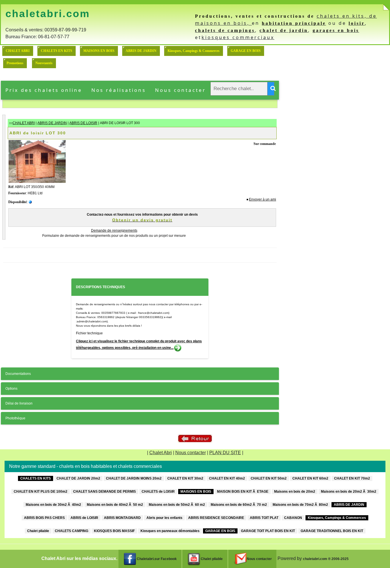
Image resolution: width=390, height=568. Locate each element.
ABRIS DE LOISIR (83, 123)
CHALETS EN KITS (56, 51)
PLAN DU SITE (225, 452)
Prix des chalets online (43, 90)
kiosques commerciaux (238, 37)
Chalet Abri (160, 452)
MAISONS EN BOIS (98, 51)
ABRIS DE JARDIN (141, 51)
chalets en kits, (343, 16)
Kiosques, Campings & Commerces (194, 51)
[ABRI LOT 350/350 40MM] (37, 161)
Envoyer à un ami (262, 199)
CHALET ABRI (18, 51)
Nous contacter (180, 90)
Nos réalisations (118, 90)
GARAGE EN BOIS (246, 51)
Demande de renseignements (114, 231)
